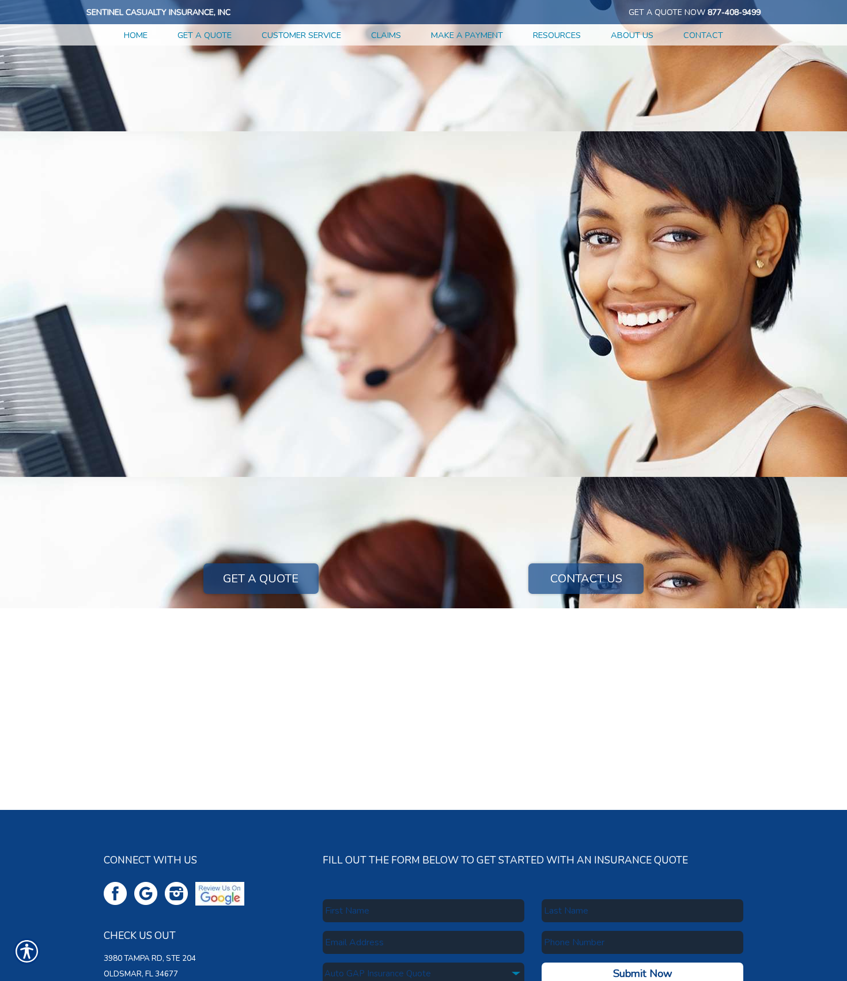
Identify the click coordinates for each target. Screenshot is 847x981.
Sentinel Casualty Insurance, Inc (158, 12)
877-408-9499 (734, 12)
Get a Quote (260, 578)
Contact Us (586, 578)
